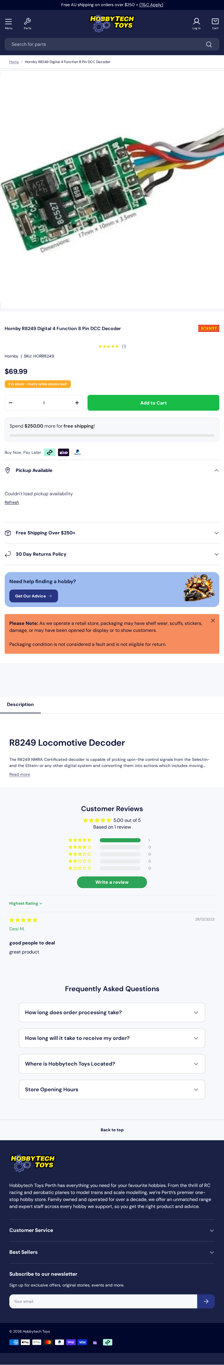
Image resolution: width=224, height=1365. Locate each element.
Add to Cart (153, 403)
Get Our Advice (30, 596)
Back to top (112, 1129)
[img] (23, 920)
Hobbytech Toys (36, 1331)
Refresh (12, 502)
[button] (215, 23)
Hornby (11, 356)
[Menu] (9, 21)
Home (14, 62)
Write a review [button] (112, 882)
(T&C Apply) (151, 4)
